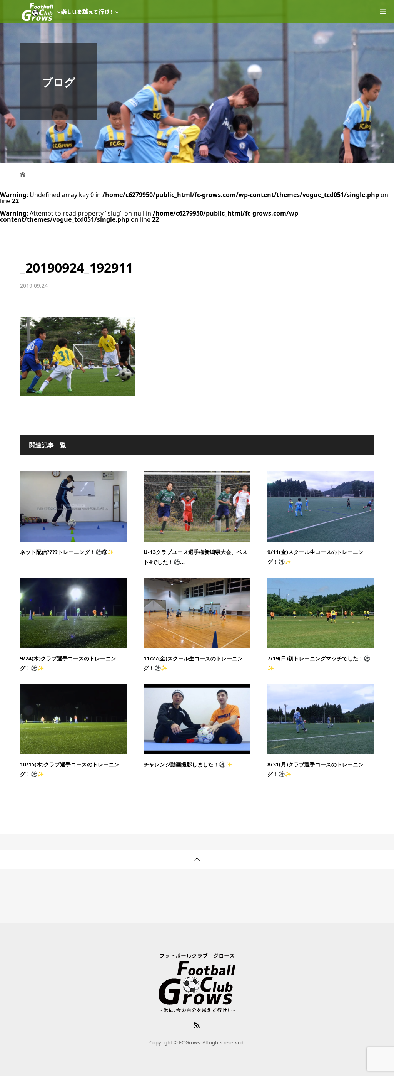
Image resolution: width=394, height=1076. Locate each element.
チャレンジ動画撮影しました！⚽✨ (188, 764)
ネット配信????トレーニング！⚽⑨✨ (67, 552)
